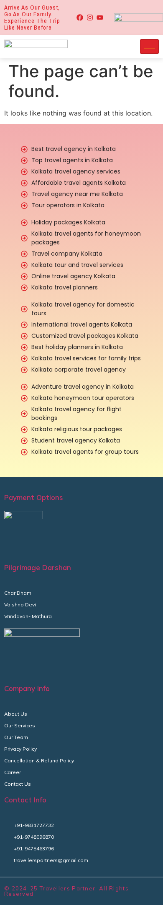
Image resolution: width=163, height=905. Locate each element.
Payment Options (33, 497)
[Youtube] (100, 17)
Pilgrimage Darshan (37, 567)
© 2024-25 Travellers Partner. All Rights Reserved (66, 891)
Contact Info (25, 799)
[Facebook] (79, 17)
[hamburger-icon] (149, 46)
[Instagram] (90, 17)
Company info (27, 688)
